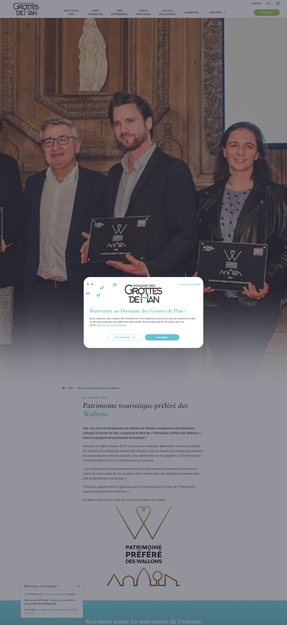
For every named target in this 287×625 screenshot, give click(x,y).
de (92, 284)
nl (88, 284)
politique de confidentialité (111, 325)
